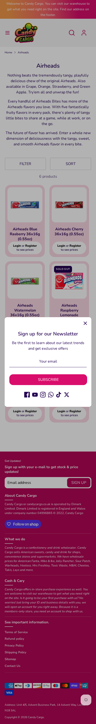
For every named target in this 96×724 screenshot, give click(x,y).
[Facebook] (27, 394)
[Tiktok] (59, 394)
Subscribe (48, 379)
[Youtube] (35, 394)
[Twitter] (66, 394)
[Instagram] (43, 394)
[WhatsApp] (51, 394)
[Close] (85, 323)
